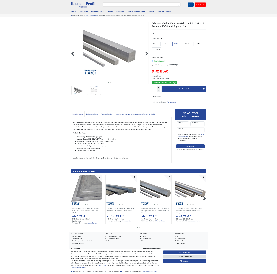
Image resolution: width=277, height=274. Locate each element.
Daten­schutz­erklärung (78, 267)
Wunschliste (157, 96)
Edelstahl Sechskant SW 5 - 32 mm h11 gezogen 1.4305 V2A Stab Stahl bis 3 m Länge (155, 210)
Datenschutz (181, 238)
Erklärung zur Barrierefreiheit (82, 241)
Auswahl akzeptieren (185, 257)
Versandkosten (171, 102)
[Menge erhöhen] (158, 87)
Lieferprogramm (113, 238)
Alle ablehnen (184, 261)
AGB (178, 236)
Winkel (151, 11)
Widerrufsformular (78, 243)
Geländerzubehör (98, 11)
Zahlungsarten (77, 238)
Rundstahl (120, 11)
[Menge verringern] (158, 90)
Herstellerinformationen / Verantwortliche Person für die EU (135, 114)
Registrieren (147, 238)
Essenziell (77, 271)
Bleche (73, 11)
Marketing (99, 271)
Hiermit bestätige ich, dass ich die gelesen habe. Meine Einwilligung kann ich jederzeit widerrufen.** (191, 137)
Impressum (181, 243)
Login (144, 236)
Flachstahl (84, 11)
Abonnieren (190, 146)
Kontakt (110, 241)
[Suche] (177, 4)
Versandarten (76, 236)
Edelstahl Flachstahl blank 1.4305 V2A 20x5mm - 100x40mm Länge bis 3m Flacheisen (120, 210)
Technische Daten (92, 114)
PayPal (126, 271)
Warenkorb (146, 241)
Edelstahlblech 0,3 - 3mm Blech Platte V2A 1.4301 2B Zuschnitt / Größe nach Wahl (85, 210)
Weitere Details (106, 114)
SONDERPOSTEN (164, 11)
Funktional (137, 271)
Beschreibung (77, 114)
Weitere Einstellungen (150, 271)
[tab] (78, 114)
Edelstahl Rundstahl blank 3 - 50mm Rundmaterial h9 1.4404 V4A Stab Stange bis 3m (189, 210)
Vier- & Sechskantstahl (136, 11)
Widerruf (180, 241)
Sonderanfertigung (114, 236)
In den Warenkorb (183, 89)
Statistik (88, 271)
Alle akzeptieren (184, 252)
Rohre (110, 11)
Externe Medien (113, 271)
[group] (86, 190)
